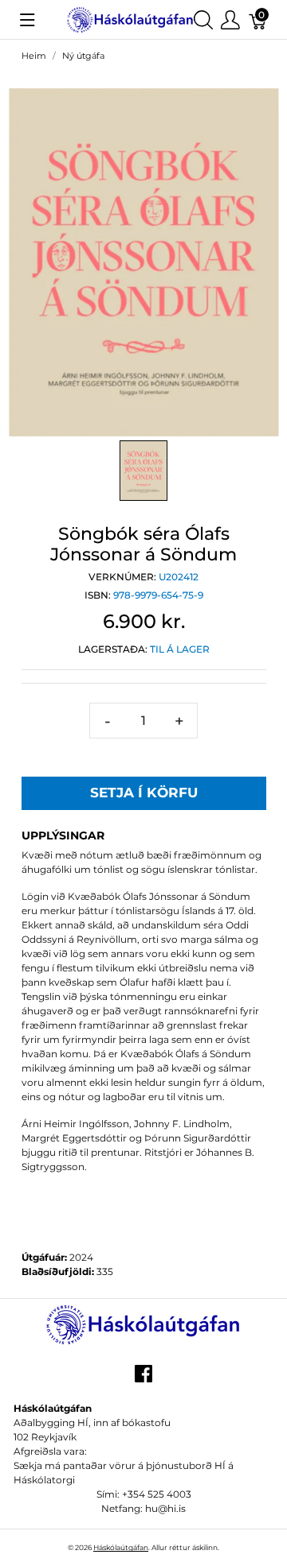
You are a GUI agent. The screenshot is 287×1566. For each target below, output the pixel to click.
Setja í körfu (144, 792)
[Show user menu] (230, 19)
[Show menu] (27, 19)
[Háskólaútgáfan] (130, 18)
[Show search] (203, 19)
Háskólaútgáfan (120, 1547)
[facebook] (143, 1379)
